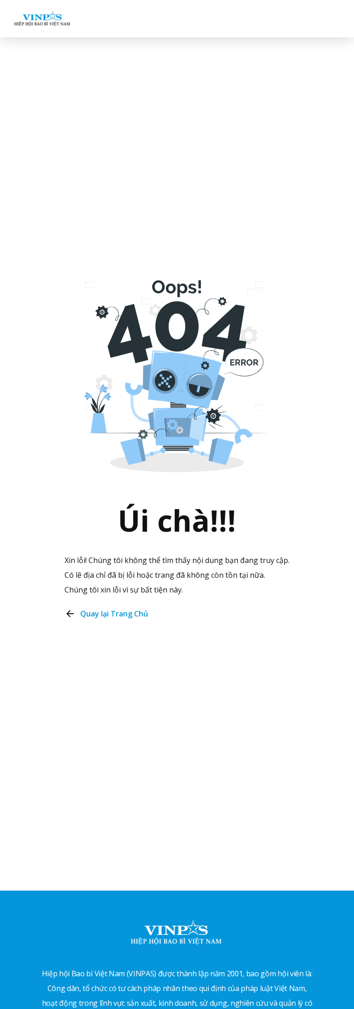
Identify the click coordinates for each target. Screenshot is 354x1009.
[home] (42, 18)
